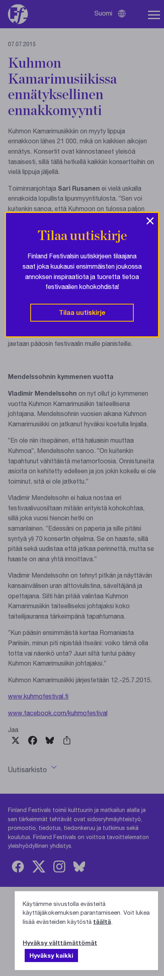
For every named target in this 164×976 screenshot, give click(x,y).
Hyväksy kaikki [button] (51, 955)
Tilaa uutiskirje (82, 312)
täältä (102, 921)
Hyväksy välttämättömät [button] (60, 942)
